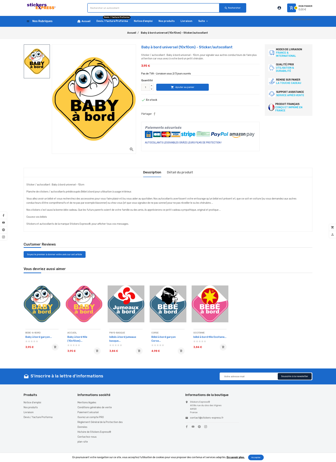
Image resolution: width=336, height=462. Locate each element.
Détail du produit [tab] (180, 172)
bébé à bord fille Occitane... (209, 337)
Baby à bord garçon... (38, 337)
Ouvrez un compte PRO (91, 417)
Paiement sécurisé (88, 412)
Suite (201, 21)
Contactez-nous (302, 19)
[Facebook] (3, 215)
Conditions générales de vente (95, 407)
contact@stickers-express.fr (206, 417)
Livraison (29, 412)
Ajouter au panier (182, 87)
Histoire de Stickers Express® (94, 431)
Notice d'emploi (32, 402)
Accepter (256, 457)
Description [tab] (152, 172)
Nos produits (31, 407)
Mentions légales (87, 402)
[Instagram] (3, 236)
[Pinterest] (3, 229)
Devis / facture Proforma (38, 417)
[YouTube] (3, 222)
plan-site (83, 441)
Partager (154, 114)
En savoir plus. (236, 457)
